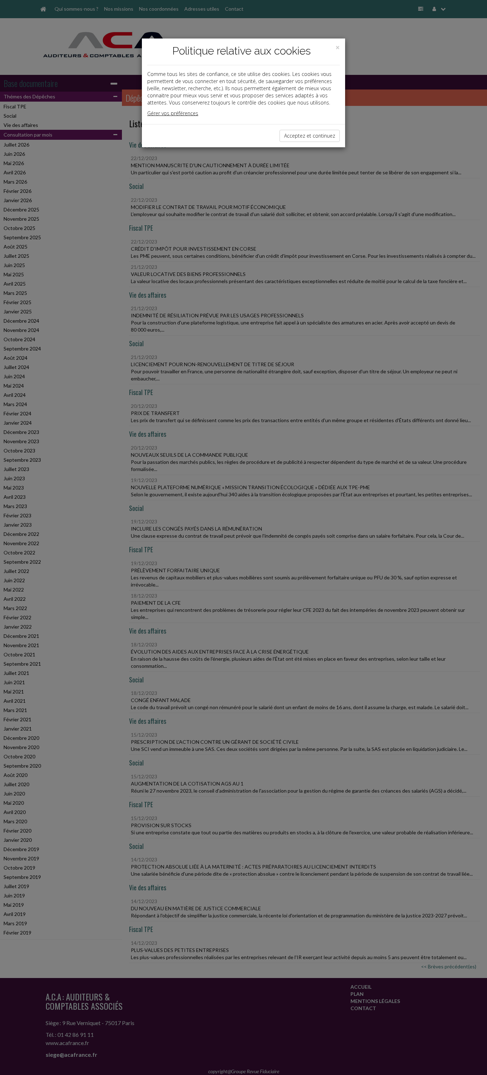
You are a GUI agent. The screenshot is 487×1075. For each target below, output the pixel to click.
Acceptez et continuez (309, 135)
